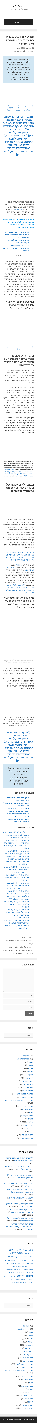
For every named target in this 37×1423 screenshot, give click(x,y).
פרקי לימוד (29, 1128)
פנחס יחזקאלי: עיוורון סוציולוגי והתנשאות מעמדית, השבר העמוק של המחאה (19, 1226)
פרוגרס (13, 1276)
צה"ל (9, 1276)
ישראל (31, 1263)
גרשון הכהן (29, 1075)
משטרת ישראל (16, 1267)
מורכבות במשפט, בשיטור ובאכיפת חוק (19, 1100)
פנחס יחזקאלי (14, 941)
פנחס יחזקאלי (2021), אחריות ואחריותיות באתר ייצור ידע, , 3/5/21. (17, 877)
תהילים (11, 1282)
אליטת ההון (25, 1253)
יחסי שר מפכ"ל (26, 941)
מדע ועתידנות (28, 1087)
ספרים (30, 1119)
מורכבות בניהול (27, 1106)
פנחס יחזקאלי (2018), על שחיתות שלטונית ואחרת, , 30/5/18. (16, 904)
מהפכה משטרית (20, 1263)
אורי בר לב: (19, 245)
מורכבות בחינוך (27, 1097)
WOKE (31, 1250)
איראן (16, 1250)
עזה (7, 1269)
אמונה (30, 1068)
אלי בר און (10, 1250)
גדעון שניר (16, 1257)
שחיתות (19, 565)
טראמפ (13, 1260)
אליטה (31, 1253)
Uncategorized (23, 1059)
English (26, 1056)
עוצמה (10, 1269)
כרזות (28, 1263)
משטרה (24, 1266)
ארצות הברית (24, 1257)
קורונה (30, 1132)
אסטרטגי (18, 209)
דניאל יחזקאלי (28, 1081)
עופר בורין (16, 1269)
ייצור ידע (18, 6)
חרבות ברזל (19, 1261)
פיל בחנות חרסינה (19, 1272)
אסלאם (30, 1257)
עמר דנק (31, 1272)
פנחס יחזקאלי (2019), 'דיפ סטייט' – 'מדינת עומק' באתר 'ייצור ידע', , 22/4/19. (16, 869)
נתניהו (23, 1270)
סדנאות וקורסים (27, 1116)
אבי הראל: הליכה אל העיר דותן (20, 947)
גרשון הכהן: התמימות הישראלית (21, 1198)
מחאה (12, 1263)
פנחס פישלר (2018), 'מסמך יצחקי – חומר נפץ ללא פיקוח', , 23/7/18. (16, 845)
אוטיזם (30, 1065)
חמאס (25, 1260)
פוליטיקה (29, 1122)
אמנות (30, 1072)
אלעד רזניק (17, 1253)
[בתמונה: (30, 552)
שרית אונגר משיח (26, 1138)
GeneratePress (8, 1420)
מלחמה (8, 1263)
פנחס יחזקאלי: (16, 234)
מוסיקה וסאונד (27, 1091)
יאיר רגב (7, 1261)
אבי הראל (23, 1249)
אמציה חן (9, 1253)
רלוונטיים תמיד (27, 1135)
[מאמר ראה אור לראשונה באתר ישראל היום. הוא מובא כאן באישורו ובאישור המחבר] (18, 121)
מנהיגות (31, 1267)
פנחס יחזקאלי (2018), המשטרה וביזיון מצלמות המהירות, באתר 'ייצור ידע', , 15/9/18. (17, 885)
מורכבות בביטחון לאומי (24, 1094)
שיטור (24, 1282)
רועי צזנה (17, 1279)
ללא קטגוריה (27, 937)
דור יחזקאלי (28, 1078)
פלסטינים (11, 1272)
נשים (31, 1112)
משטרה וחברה (27, 1109)
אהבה (30, 1062)
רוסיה (22, 1279)
